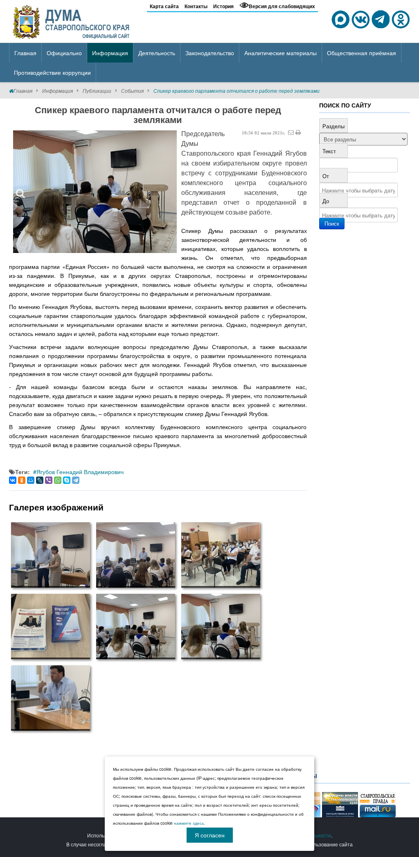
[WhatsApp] (57, 480)
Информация (57, 90)
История (223, 6)
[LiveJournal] (39, 480)
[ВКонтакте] (12, 480)
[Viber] (48, 480)
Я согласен (210, 835)
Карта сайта (164, 6)
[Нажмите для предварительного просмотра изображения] (95, 191)
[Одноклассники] (21, 480)
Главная (23, 90)
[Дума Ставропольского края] (72, 20)
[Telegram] (75, 480)
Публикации (97, 90)
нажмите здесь (189, 823)
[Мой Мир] (30, 480)
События (132, 90)
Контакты (196, 6)
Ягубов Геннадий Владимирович (80, 472)
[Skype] (66, 480)
